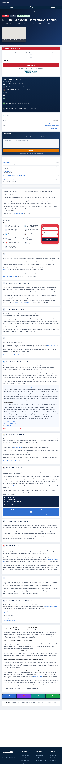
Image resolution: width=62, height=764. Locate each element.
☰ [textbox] (59, 3)
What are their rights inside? (30, 242)
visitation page (29, 387)
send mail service (13, 485)
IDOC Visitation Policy (10, 423)
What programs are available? (30, 238)
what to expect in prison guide (22, 302)
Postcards (23, 757)
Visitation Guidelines (10, 425)
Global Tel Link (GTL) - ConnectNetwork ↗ (49, 123)
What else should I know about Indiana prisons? (11, 247)
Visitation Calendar (9, 421)
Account (52, 7)
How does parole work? (11, 242)
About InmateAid (54, 755)
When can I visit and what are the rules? (12, 234)
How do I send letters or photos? (11, 238)
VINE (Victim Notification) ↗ (9, 620)
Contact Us (52, 757)
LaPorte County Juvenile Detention (11, 179)
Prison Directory (39, 755)
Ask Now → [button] (31, 150)
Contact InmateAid (18, 213)
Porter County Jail (7, 171)
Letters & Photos (25, 755)
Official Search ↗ (55, 128)
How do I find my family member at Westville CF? (11, 226)
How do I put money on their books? (31, 234)
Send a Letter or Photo (17, 509)
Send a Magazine (45, 514)
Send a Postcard (45, 509)
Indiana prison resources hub (50, 606)
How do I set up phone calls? (30, 230)
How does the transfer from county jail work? (30, 226)
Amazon (5, 492)
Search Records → (31, 65)
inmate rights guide (34, 591)
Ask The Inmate (39, 757)
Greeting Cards (25, 760)
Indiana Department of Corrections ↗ (12, 618)
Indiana (14, 11)
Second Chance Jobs (41, 760)
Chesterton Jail (6, 167)
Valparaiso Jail (6, 162)
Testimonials (53, 760)
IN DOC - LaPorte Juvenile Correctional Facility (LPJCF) (16, 175)
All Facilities (8, 11)
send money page (17, 447)
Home (3, 11)
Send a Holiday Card (17, 514)
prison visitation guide (8, 379)
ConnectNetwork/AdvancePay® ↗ (51, 125)
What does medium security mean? (10, 230)
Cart (31, 7)
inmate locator (18, 261)
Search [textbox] (11, 7)
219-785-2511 (47, 23)
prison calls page (51, 345)
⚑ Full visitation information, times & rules (12, 428)
